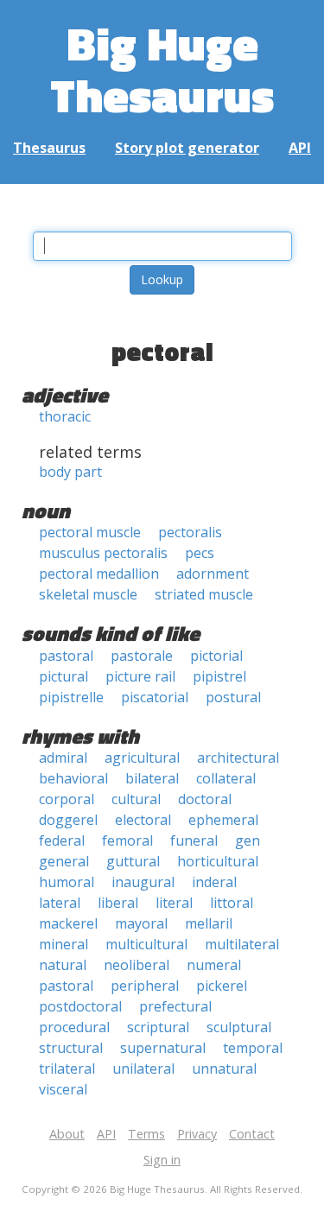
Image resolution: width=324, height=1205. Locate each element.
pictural (63, 676)
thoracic (65, 416)
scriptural (158, 1027)
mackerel (68, 923)
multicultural (146, 944)
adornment (212, 573)
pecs (199, 552)
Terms (146, 1134)
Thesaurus (49, 147)
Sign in (162, 1159)
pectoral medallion (99, 573)
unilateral (143, 1068)
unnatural (224, 1068)
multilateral (242, 944)
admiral (63, 757)
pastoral (66, 655)
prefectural (175, 1006)
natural (62, 964)
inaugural (143, 881)
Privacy (197, 1134)
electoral (143, 819)
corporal (66, 799)
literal (174, 902)
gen (247, 840)
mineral (63, 944)
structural (71, 1047)
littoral (231, 902)
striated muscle (204, 594)
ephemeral (223, 819)
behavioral (73, 778)
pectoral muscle (90, 532)
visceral (63, 1089)
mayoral (141, 923)
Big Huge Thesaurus (162, 68)
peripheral (145, 985)
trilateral (67, 1068)
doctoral (205, 799)
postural (233, 697)
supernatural (163, 1047)
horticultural (217, 861)
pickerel (221, 985)
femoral (127, 840)
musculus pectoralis (103, 552)
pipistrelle (71, 697)
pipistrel (219, 676)
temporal (253, 1047)
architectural (238, 757)
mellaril (208, 923)
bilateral (152, 778)
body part (70, 471)
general (64, 861)
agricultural (142, 757)
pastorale (142, 655)
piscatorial (154, 697)
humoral (66, 881)
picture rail (140, 676)
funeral (194, 840)
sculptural (238, 1027)
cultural (136, 799)
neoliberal (136, 964)
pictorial (216, 655)
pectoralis (190, 532)
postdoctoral (80, 1006)
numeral (214, 964)
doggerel (68, 819)
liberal (118, 902)
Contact (252, 1134)
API (300, 147)
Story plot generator (187, 147)
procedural (74, 1027)
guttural (133, 861)
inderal (214, 881)
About (67, 1134)
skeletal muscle (88, 594)
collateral (226, 778)
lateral (59, 902)
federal (62, 840)
